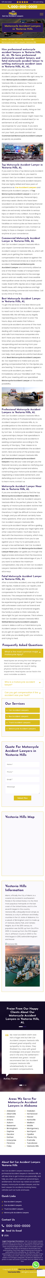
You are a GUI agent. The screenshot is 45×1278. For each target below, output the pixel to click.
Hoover (30, 1116)
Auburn (10, 1122)
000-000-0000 (17, 1226)
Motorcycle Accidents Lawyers (16, 1212)
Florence (11, 1143)
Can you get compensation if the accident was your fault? (21, 694)
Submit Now (23, 798)
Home (4, 39)
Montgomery (33, 1128)
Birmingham (12, 1128)
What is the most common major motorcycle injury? (21, 653)
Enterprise (11, 1140)
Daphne (10, 1131)
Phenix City (32, 1137)
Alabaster (11, 1111)
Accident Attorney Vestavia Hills (21, 39)
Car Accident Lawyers (25, 187)
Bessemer (11, 1125)
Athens (10, 1119)
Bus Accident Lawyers (18, 716)
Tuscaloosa (32, 1143)
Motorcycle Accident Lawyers (22, 728)
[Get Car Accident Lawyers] (13, 13)
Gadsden (31, 1111)
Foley (9, 1146)
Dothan (10, 1137)
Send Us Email (13, 1231)
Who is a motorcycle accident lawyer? (20, 683)
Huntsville (31, 1119)
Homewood (32, 1113)
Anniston (11, 1116)
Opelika (30, 1134)
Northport (31, 1131)
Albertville (11, 1113)
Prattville (31, 1140)
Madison (30, 1122)
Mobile (30, 1125)
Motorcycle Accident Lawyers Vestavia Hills (19, 42)
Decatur (10, 1134)
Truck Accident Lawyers (19, 722)
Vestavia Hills (33, 1146)
